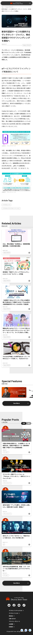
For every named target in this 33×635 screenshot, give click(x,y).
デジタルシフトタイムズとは (15, 610)
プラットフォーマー (7, 513)
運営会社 (11, 616)
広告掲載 (11, 624)
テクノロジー (5, 452)
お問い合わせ (12, 618)
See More (16, 403)
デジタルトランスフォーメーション (11, 208)
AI (3, 544)
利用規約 (11, 626)
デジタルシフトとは (13, 613)
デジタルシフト (6, 204)
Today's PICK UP (27, 45)
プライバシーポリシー (14, 621)
